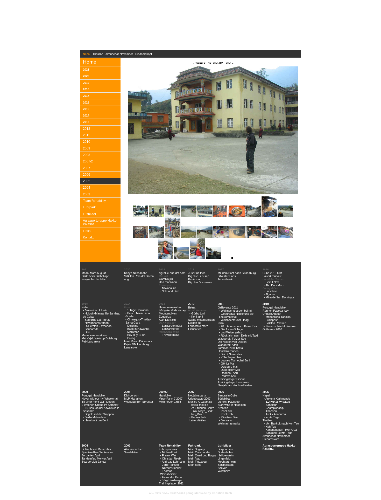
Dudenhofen (225, 452)
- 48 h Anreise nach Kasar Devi (238, 326)
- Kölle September (230, 357)
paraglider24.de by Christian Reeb (209, 493)
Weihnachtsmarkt (229, 423)
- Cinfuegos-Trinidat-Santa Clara (138, 321)
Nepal (266, 395)
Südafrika (224, 398)
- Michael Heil (168, 452)
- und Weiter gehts (230, 332)
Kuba (85, 307)
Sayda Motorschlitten (201, 319)
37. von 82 (215, 63)
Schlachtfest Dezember (96, 449)
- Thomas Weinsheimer (168, 472)
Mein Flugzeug (197, 461)
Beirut (191, 307)
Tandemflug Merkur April (97, 458)
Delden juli (194, 322)
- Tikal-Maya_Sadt (201, 411)
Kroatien (223, 407)
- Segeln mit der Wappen (98, 414)
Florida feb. (195, 329)
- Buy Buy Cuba (135, 335)
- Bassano (225, 420)
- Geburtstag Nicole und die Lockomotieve (236, 315)
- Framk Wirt (168, 455)
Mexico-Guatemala (200, 401)
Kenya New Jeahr (135, 273)
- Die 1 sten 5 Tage (231, 329)
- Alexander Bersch (172, 477)
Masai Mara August (94, 273)
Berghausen (225, 449)
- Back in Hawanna (137, 328)
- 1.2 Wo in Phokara (277, 401)
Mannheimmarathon (94, 335)
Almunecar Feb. (134, 449)
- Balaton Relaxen (275, 323)
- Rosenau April (228, 372)
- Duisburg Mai (228, 366)
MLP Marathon (133, 398)
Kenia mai (194, 279)
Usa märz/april (168, 282)
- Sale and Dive (169, 291)
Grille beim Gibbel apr (95, 276)
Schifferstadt (226, 464)
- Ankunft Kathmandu (277, 398)
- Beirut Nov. (271, 282)
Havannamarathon (170, 307)
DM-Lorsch (131, 395)
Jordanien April (91, 455)
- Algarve (269, 294)
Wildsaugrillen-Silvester (138, 401)
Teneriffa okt (225, 279)
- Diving (130, 338)
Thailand (98, 54)
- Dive (86, 332)
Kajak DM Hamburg (136, 344)
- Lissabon (270, 291)
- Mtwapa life (168, 288)
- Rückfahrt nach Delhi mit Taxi (238, 335)
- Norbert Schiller (170, 467)
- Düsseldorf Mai (229, 369)
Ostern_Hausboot (229, 401)
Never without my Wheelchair (100, 398)
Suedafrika (131, 452)
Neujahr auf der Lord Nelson (235, 385)
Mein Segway (196, 449)
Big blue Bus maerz (200, 282)
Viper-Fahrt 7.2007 (170, 398)
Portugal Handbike (274, 307)
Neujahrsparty (197, 395)
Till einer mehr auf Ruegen (98, 401)
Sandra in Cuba (227, 395)
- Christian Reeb (170, 458)
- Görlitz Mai (226, 363)
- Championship (274, 407)
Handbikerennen (228, 351)
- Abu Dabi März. (274, 285)
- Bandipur (270, 404)
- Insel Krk (225, 411)
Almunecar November (119, 54)
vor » (229, 63)
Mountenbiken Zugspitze (168, 315)
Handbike (165, 395)
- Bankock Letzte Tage (278, 432)
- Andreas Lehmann (172, 461)
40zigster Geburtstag (172, 310)
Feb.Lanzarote (91, 341)
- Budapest (271, 319)
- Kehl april (196, 316)
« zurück (199, 63)
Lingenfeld (224, 458)
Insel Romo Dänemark (138, 341)
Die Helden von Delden (232, 341)
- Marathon (132, 331)
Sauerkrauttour (272, 276)
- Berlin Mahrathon (94, 417)
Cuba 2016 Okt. (273, 273)
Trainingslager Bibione (231, 379)
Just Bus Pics (197, 273)
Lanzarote (130, 347)
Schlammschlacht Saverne (279, 326)
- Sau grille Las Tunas (96, 319)
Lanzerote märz (198, 325)
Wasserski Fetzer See (232, 338)
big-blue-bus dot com (172, 273)
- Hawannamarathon (96, 322)
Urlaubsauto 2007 (199, 398)
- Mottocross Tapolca (277, 316)
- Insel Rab (226, 414)
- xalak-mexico (198, 404)
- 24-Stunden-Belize (201, 407)
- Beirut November (230, 354)
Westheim (224, 470)
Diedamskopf (143, 54)
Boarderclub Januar (94, 461)
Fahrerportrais (168, 449)
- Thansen (270, 411)
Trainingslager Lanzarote (233, 382)
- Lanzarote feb (169, 328)
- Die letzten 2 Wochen (97, 325)
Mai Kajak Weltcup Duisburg (99, 338)
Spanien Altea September (97, 452)
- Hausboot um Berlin (96, 420)
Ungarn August (272, 313)
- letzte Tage (271, 417)
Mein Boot (194, 464)
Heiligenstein (226, 455)
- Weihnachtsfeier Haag (234, 319)
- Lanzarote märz (171, 325)
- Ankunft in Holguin (95, 310)
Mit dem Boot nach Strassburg (237, 273)
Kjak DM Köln (167, 319)
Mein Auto (194, 458)
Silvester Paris (227, 276)
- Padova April (227, 376)
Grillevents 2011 (228, 307)
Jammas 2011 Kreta (230, 348)
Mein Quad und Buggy (202, 455)
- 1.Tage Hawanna (137, 310)
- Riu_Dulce (196, 414)
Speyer (222, 467)
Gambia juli (166, 278)
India (221, 323)
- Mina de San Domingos (279, 297)
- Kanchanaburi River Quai (280, 429)
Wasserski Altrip (228, 344)
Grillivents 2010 (272, 329)
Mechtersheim (227, 461)
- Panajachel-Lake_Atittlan (197, 419)
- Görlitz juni (196, 313)
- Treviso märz (169, 334)
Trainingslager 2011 (171, 483)
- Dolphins (131, 325)
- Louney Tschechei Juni (234, 360)
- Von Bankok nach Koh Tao (281, 423)
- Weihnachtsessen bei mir (235, 310)
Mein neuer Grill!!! (170, 401)
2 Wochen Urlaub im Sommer (100, 404)
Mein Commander (199, 452)
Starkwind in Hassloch (232, 404)
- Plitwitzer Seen (229, 417)
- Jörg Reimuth (169, 464)
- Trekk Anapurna (275, 414)
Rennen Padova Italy (276, 310)
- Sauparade (90, 329)
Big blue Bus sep (198, 276)
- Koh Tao (270, 426)
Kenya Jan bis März (94, 279)
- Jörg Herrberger (171, 480)
